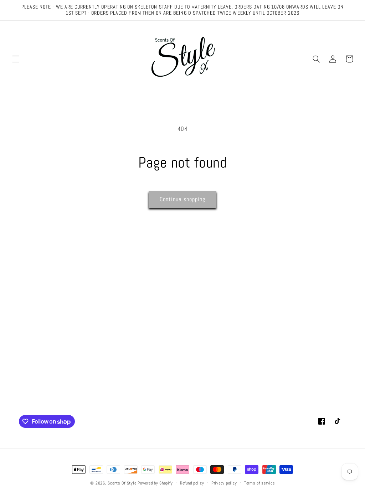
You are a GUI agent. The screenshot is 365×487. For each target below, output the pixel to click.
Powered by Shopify (155, 483)
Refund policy (192, 483)
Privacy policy (224, 483)
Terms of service (259, 483)
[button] (15, 59)
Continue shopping (182, 199)
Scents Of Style (122, 483)
